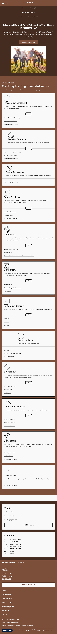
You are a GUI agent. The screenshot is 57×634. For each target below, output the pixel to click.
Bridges (6, 318)
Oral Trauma (7, 291)
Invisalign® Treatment (10, 459)
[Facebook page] (3, 615)
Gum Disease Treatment (11, 249)
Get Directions (28, 525)
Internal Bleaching (9, 419)
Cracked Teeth (8, 215)
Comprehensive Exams (10, 121)
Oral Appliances (8, 456)
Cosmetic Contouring (10, 422)
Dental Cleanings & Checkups (12, 117)
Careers (24, 625)
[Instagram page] (6, 615)
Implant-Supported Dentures (12, 288)
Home (4, 590)
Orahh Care (29, 625)
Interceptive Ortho (9, 452)
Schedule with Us (28, 42)
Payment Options (8, 607)
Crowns (6, 322)
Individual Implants (9, 356)
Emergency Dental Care (11, 218)
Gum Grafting (8, 252)
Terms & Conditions (15, 625)
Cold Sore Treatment (10, 212)
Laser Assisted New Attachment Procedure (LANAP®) (19, 256)
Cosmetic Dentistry (9, 426)
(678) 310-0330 (31, 12)
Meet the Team (7, 598)
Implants (6, 325)
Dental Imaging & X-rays (11, 124)
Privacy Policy (6, 625)
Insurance (5, 611)
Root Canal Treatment (10, 386)
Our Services (6, 594)
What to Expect (7, 602)
